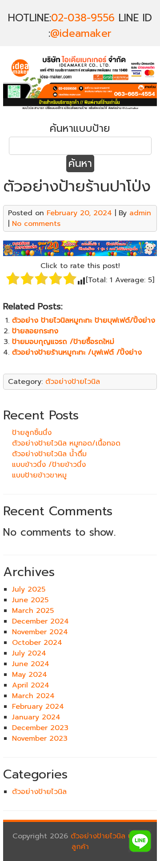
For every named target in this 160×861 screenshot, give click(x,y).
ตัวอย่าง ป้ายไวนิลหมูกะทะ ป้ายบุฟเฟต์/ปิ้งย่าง (83, 320)
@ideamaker (81, 33)
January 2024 (36, 717)
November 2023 (40, 738)
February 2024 (38, 706)
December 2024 (40, 621)
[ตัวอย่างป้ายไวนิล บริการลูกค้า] (80, 110)
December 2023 (40, 728)
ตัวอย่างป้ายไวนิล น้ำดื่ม (49, 454)
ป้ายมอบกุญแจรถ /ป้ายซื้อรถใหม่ (63, 341)
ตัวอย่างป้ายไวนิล (72, 381)
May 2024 (29, 674)
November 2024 (40, 632)
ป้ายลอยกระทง (35, 331)
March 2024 (33, 696)
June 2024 (30, 664)
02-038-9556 (83, 18)
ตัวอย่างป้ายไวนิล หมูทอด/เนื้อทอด (66, 443)
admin (140, 213)
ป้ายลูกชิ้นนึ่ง (32, 432)
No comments (36, 223)
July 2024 (29, 653)
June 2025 (30, 600)
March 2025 (33, 610)
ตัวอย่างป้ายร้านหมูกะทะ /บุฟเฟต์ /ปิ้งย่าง (77, 352)
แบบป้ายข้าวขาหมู (39, 475)
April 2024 (30, 685)
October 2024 (37, 642)
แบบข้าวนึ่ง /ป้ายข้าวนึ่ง (49, 464)
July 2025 (28, 589)
